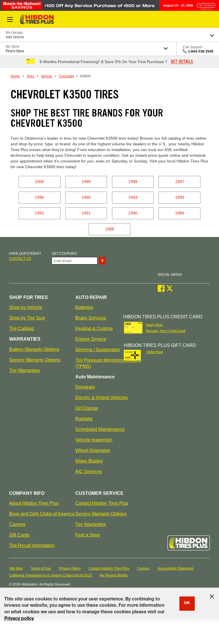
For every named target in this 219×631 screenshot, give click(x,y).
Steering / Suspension (97, 349)
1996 (39, 197)
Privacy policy (19, 619)
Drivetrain (85, 387)
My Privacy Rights (113, 575)
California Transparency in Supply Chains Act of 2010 (50, 575)
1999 (86, 181)
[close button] (212, 596)
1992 (39, 213)
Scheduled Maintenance (100, 429)
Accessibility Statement (175, 568)
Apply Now (154, 325)
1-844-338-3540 (200, 51)
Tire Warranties (24, 370)
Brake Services (90, 318)
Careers (17, 524)
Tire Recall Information (32, 545)
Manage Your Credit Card (165, 331)
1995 (86, 197)
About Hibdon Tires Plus (33, 503)
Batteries (84, 307)
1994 (132, 197)
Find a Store (87, 534)
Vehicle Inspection (93, 439)
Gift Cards (19, 534)
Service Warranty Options (34, 359)
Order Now (154, 352)
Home (15, 76)
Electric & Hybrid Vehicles (101, 397)
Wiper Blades (89, 461)
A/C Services (88, 471)
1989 (179, 213)
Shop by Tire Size (27, 318)
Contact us (20, 259)
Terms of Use (41, 568)
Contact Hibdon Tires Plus (101, 503)
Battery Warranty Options (34, 349)
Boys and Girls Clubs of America (41, 513)
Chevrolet (66, 76)
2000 (39, 181)
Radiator (84, 418)
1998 (132, 181)
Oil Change (86, 408)
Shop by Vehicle (25, 307)
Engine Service (90, 339)
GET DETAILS (182, 61)
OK (187, 603)
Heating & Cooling (94, 328)
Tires (30, 76)
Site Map (16, 568)
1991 (86, 213)
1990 (132, 213)
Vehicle (46, 76)
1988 (109, 229)
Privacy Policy (70, 568)
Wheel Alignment (92, 450)
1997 (179, 181)
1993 (179, 197)
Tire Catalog (21, 328)
